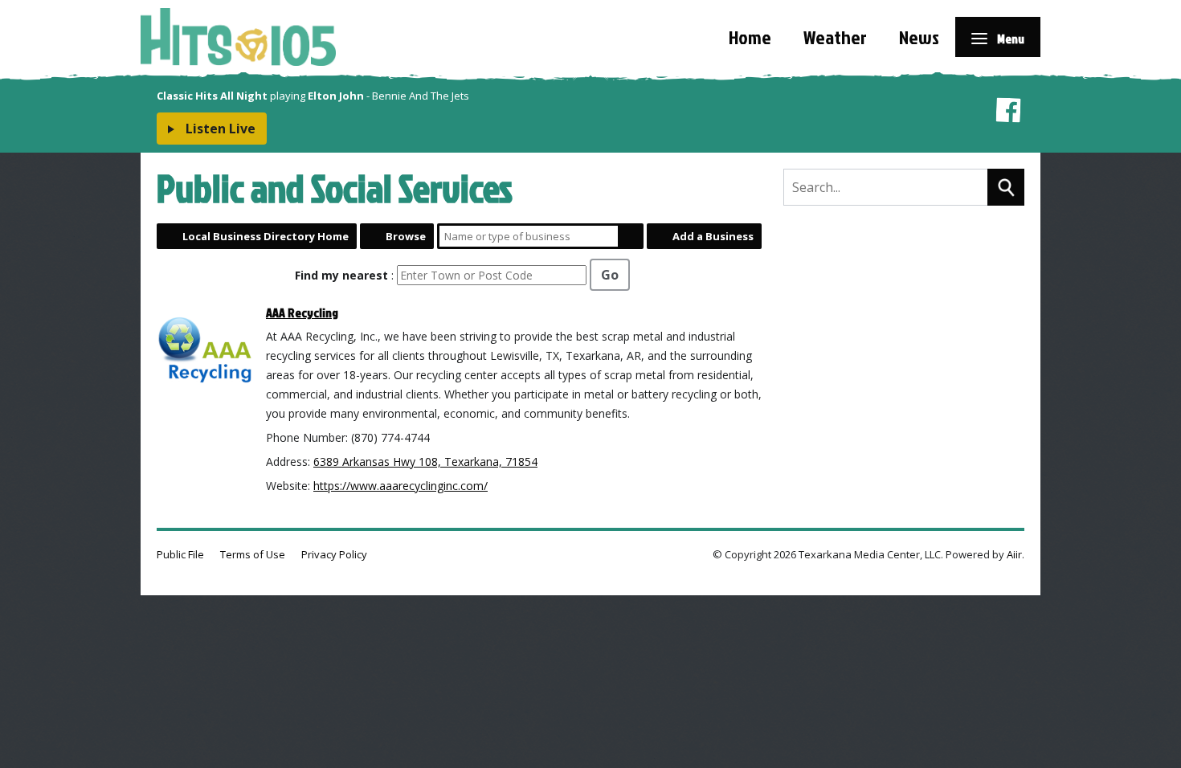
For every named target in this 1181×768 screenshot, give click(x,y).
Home (750, 37)
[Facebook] (1007, 113)
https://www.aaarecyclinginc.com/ (400, 485)
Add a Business (713, 236)
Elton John (336, 95)
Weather (835, 37)
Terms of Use (252, 554)
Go (610, 275)
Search (631, 236)
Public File (180, 554)
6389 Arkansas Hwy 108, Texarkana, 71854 (425, 461)
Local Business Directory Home (265, 236)
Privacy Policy (334, 554)
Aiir (1014, 554)
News (919, 37)
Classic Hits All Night (212, 95)
